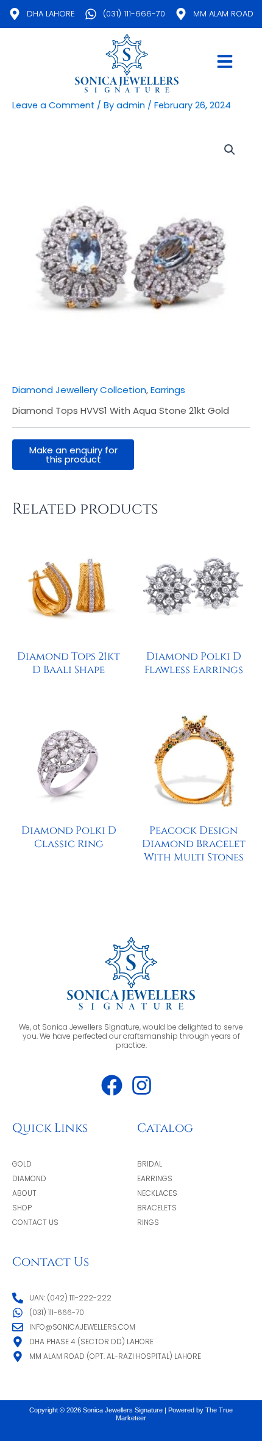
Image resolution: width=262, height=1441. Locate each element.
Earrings (167, 389)
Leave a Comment (53, 105)
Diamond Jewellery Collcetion (79, 389)
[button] (230, 150)
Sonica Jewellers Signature (124, 1410)
